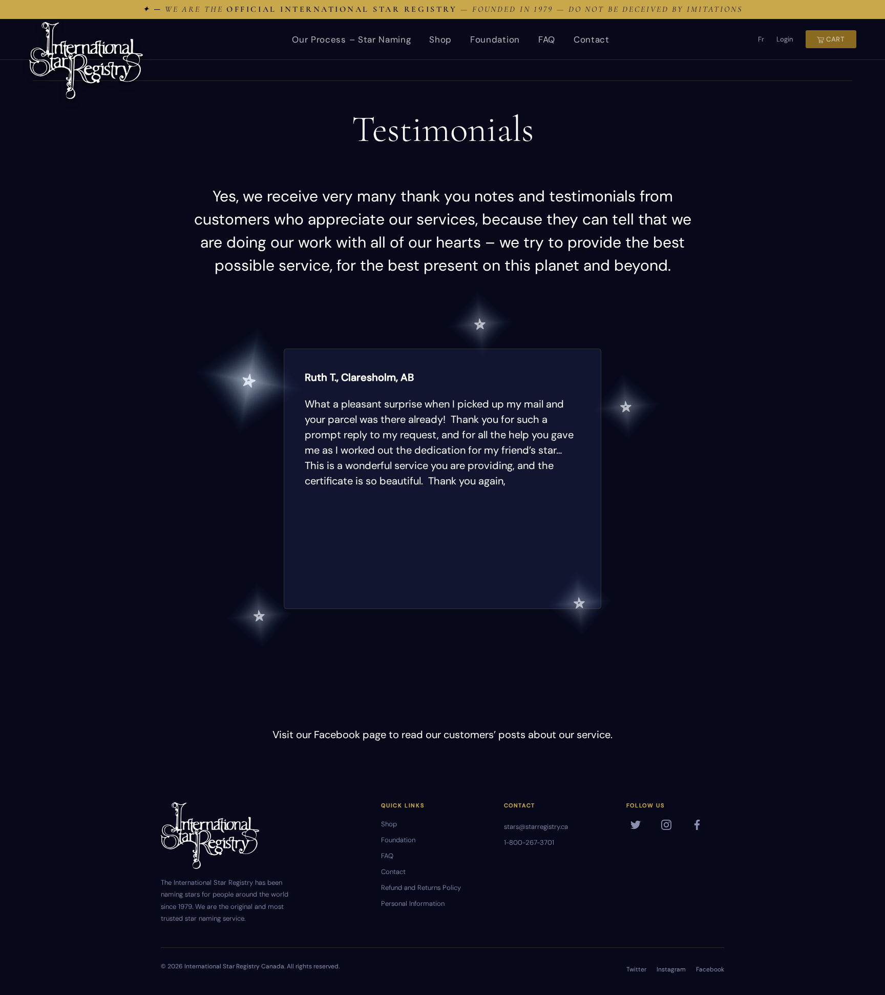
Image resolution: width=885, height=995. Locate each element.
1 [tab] (480, 324)
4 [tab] (259, 616)
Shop (440, 39)
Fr (761, 39)
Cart (834, 39)
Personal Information (413, 903)
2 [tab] (249, 381)
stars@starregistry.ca (536, 826)
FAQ (546, 39)
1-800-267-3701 (529, 842)
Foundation (495, 39)
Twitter (636, 969)
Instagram (671, 969)
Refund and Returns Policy (421, 887)
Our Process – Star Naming (351, 39)
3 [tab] (625, 407)
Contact (591, 39)
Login (784, 39)
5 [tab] (579, 603)
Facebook (710, 969)
